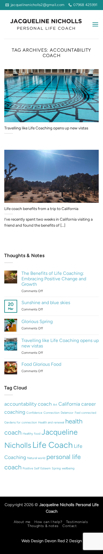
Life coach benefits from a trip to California (41, 208)
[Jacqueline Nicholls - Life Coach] (46, 24)
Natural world (36, 458)
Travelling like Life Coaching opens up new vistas (46, 128)
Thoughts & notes (43, 526)
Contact (69, 526)
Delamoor (67, 413)
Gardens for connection (20, 422)
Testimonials (77, 522)
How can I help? (48, 522)
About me (22, 522)
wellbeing (68, 468)
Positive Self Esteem (37, 468)
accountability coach (28, 404)
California (69, 404)
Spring (56, 468)
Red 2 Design (70, 540)
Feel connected (85, 413)
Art (55, 405)
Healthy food (31, 434)
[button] (95, 24)
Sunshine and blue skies (45, 302)
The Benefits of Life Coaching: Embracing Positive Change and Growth (53, 279)
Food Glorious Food (41, 364)
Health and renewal (51, 422)
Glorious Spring (37, 321)
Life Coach (52, 445)
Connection (51, 413)
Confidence (34, 413)
